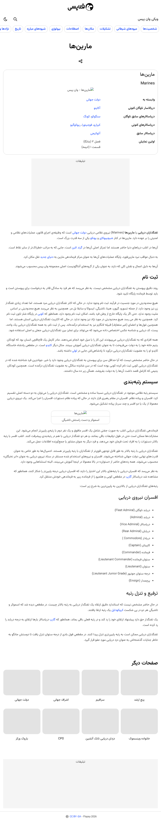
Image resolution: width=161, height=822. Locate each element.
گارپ (129, 476)
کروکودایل (117, 610)
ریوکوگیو (75, 125)
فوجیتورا (87, 125)
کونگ (86, 116)
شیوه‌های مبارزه (36, 28)
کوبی (41, 314)
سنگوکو (95, 116)
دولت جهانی (93, 99)
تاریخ (18, 28)
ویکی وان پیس (148, 19)
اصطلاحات (72, 28)
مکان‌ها (89, 28)
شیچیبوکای (106, 238)
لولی (74, 350)
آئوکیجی (95, 133)
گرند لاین (77, 247)
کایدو (49, 345)
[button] (15, 19)
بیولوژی (55, 28)
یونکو (93, 238)
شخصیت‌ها (150, 28)
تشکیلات (105, 28)
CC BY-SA (75, 817)
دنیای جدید (46, 257)
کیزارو (97, 125)
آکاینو (97, 108)
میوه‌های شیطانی (126, 28)
